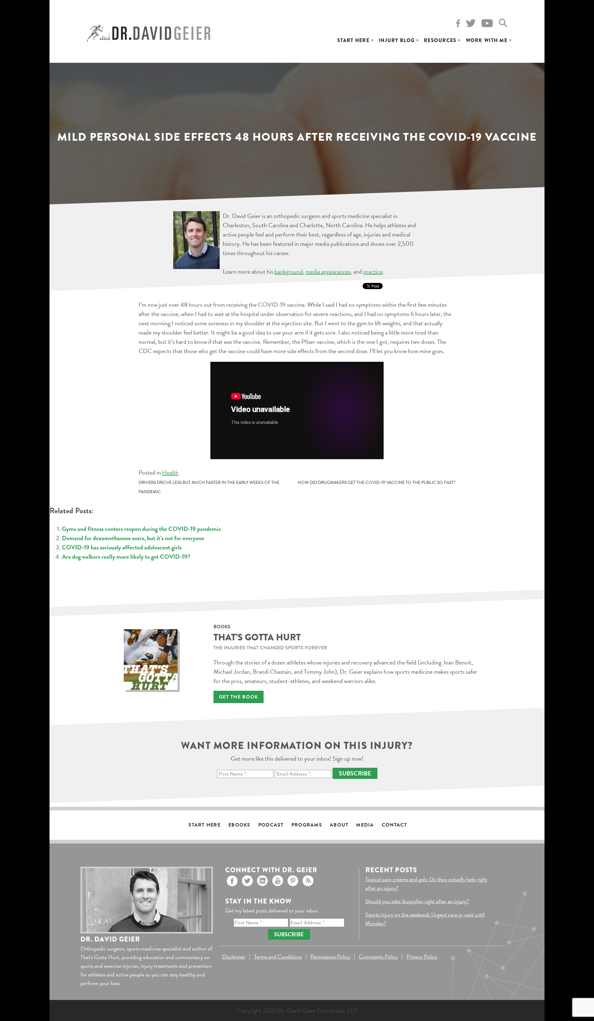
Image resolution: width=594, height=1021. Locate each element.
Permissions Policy (330, 956)
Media (365, 825)
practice (373, 271)
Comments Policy (378, 956)
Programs (306, 825)
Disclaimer (233, 956)
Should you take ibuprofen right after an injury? (417, 901)
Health (170, 472)
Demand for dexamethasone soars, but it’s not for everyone (133, 538)
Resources (440, 40)
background (288, 271)
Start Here (353, 40)
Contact (394, 825)
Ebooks (239, 825)
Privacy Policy (422, 956)
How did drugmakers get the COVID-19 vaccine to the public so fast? (376, 482)
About (339, 825)
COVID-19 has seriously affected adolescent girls (122, 547)
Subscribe (355, 773)
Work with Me (486, 40)
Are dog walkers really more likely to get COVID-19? (126, 556)
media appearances (328, 271)
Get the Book (238, 697)
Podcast (271, 825)
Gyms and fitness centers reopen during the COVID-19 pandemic (141, 528)
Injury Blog (397, 40)
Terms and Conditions (278, 956)
